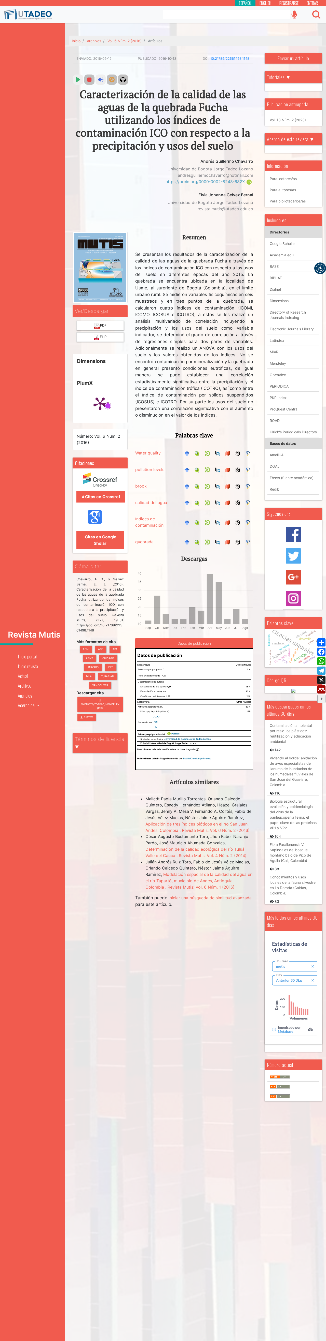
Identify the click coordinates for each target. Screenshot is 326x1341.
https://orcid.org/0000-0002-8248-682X (206, 181)
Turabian (107, 676)
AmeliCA (276, 455)
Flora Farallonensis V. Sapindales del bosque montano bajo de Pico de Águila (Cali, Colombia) (290, 852)
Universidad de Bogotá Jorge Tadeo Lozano (187, 739)
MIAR (274, 352)
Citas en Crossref (101, 496)
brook (141, 486)
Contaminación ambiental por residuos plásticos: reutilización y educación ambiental (291, 733)
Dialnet (275, 289)
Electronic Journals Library (292, 329)
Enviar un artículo (293, 58)
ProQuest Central (284, 409)
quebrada (144, 541)
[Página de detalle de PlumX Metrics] (100, 403)
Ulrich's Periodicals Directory (293, 432)
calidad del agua (151, 502)
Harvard (93, 667)
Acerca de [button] (27, 705)
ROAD (275, 420)
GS (156, 721)
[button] (320, 268)
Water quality (148, 452)
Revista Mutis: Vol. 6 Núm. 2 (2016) (216, 830)
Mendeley (278, 363)
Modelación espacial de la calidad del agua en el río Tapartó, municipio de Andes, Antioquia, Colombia (198, 881)
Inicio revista (28, 666)
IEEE (110, 667)
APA (115, 649)
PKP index (278, 397)
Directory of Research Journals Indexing (288, 315)
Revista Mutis (34, 635)
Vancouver (100, 685)
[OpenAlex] (239, 453)
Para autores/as (283, 190)
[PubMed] (219, 453)
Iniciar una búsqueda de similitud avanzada (210, 897)
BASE (274, 266)
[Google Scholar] (188, 453)
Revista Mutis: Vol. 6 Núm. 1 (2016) (201, 887)
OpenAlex (278, 375)
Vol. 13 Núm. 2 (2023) (288, 120)
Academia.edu (282, 255)
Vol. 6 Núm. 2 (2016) (124, 41)
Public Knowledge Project (197, 758)
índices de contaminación (149, 522)
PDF (103, 325)
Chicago (108, 658)
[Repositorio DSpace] (208, 453)
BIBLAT (276, 278)
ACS (100, 649)
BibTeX (88, 717)
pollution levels (149, 469)
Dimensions (279, 301)
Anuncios (25, 695)
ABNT (89, 658)
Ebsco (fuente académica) (292, 478)
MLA (89, 676)
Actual (23, 676)
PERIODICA (279, 386)
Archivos (24, 685)
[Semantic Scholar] (249, 453)
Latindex (277, 340)
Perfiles (175, 733)
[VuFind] (198, 453)
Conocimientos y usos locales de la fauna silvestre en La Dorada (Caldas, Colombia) (293, 885)
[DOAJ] (229, 453)
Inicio (76, 41)
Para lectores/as (283, 178)
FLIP (103, 337)
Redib (274, 489)
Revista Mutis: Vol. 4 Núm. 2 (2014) (213, 855)
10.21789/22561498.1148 (229, 58)
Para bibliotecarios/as (288, 201)
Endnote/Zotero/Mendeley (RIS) (100, 706)
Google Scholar (282, 243)
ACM (86, 649)
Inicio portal (27, 656)
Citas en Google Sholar (100, 540)
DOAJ (156, 716)
